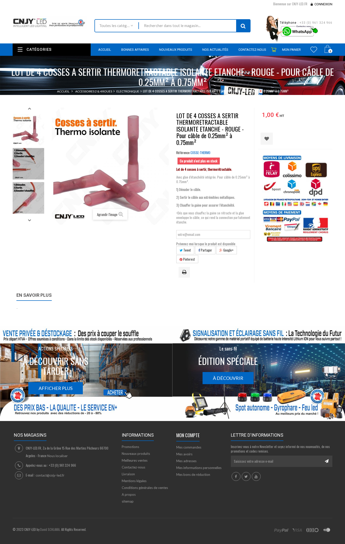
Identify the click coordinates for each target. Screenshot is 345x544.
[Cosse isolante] (28, 129)
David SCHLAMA (50, 529)
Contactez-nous (133, 467)
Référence (183, 152)
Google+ (228, 250)
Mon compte (188, 435)
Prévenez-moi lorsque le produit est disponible (205, 243)
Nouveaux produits (136, 454)
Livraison (128, 474)
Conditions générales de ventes (145, 488)
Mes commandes (188, 447)
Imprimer (185, 272)
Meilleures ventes (134, 460)
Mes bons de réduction (193, 475)
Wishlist (313, 49)
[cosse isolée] (28, 164)
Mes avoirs (184, 454)
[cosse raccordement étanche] (28, 198)
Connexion (323, 4)
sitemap (128, 501)
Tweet (187, 250)
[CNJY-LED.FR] (50, 22)
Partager (206, 250)
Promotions (130, 447)
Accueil (63, 91)
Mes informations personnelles (198, 468)
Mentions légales (134, 481)
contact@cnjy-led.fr (50, 475)
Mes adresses (186, 461)
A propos (129, 494)
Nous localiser (57, 456)
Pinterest (188, 259)
